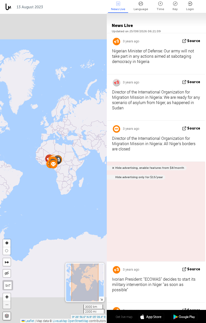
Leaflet (29, 321)
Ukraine (77, 7)
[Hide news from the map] (7, 273)
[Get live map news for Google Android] (184, 317)
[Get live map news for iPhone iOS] (151, 317)
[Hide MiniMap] (101, 299)
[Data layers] (7, 316)
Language (141, 9)
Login (190, 9)
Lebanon (100, 7)
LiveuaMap (60, 321)
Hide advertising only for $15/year (139, 177)
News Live (118, 9)
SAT (8, 285)
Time (160, 9)
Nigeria (55, 7)
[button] (53, 164)
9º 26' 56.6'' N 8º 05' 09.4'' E (89, 317)
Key (175, 9)
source (193, 41)
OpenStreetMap (78, 321)
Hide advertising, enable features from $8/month (149, 168)
